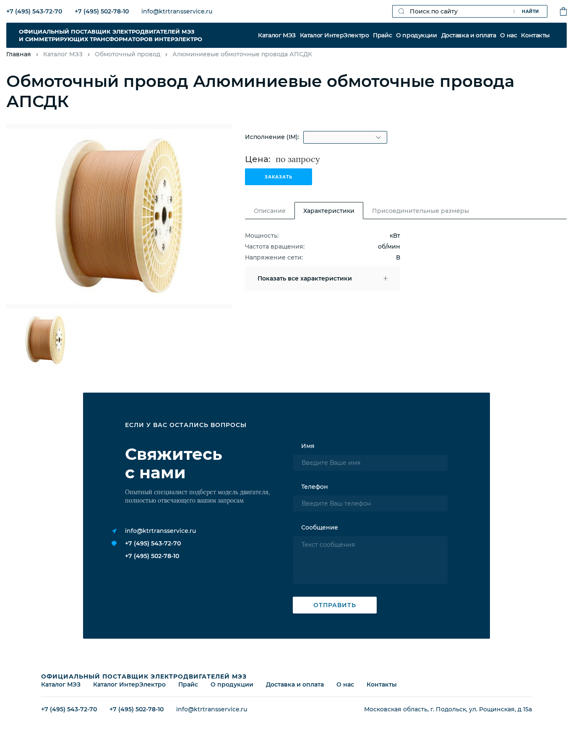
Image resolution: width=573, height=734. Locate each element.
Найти (530, 11)
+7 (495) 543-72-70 (34, 11)
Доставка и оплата (468, 35)
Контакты (535, 35)
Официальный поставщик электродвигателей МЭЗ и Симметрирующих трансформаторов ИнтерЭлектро (110, 35)
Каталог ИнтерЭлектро (334, 35)
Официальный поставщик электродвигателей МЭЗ (144, 676)
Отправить (334, 605)
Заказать (278, 177)
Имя (308, 446)
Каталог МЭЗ (276, 35)
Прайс (382, 35)
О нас (508, 35)
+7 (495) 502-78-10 (102, 11)
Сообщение (319, 527)
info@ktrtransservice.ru (176, 11)
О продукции (416, 35)
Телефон (314, 486)
